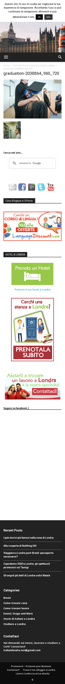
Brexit (7, 597)
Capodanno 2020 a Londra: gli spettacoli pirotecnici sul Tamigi (26, 565)
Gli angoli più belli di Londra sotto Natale (26, 575)
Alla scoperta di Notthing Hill (19, 545)
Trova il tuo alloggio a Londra (39, 669)
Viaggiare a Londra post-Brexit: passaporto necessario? (28, 555)
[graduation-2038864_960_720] (32, 117)
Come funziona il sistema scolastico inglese (34, 65)
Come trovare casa (15, 603)
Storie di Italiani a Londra (19, 618)
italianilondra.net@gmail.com (22, 650)
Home (6, 65)
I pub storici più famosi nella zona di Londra (28, 537)
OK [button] (39, 17)
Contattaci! (13, 669)
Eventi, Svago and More (18, 613)
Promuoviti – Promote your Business (31, 666)
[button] (5, 57)
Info (48, 17)
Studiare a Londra (14, 624)
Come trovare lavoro (16, 608)
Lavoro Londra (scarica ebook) (32, 673)
